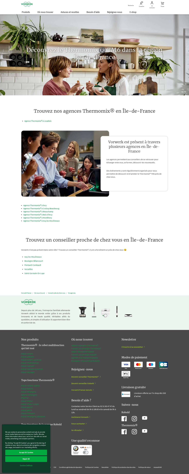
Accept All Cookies (26, 452)
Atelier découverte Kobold (82, 351)
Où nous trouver (45, 12)
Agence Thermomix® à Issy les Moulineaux (41, 220)
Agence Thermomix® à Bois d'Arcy (37, 214)
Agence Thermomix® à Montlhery (37, 217)
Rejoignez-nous (115, 12)
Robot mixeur (27, 401)
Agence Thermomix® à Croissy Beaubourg (41, 208)
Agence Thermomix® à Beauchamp (38, 211)
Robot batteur (27, 388)
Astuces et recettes (70, 12)
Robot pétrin (26, 410)
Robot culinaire (27, 366)
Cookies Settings (26, 465)
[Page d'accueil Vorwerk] (27, 4)
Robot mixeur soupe (30, 404)
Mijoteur (25, 398)
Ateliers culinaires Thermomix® (84, 345)
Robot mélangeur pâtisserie (33, 416)
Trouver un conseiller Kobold (83, 354)
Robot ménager (28, 372)
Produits (26, 12)
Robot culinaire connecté (32, 369)
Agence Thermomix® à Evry (35, 205)
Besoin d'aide (93, 12)
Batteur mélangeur (29, 394)
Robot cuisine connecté (31, 359)
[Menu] (90, 446)
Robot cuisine (27, 353)
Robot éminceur (28, 413)
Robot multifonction (30, 363)
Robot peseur (27, 407)
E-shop (133, 12)
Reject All (26, 459)
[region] (26, 448)
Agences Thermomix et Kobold (84, 357)
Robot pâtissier (27, 356)
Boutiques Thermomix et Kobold (85, 361)
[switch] (85, 452)
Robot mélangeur (28, 391)
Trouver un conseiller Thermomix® (86, 348)
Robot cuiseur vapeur (30, 385)
